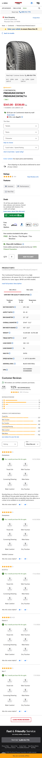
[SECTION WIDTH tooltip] (15, 307)
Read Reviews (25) (32, 177)
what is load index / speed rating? (14, 152)
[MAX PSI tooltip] (9, 353)
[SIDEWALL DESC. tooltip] (15, 364)
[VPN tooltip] (7, 370)
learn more (11, 115)
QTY (5, 257)
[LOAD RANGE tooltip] (13, 348)
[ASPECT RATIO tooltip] (13, 312)
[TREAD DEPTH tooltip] (13, 338)
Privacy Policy (5, 746)
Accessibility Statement (23, 747)
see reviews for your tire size (10, 437)
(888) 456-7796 (26, 12)
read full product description (12, 283)
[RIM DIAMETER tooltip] (14, 317)
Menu (6, 3)
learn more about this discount (14, 211)
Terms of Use (14, 746)
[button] (21, 55)
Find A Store (17, 8)
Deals (25, 8)
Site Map (33, 747)
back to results (9, 33)
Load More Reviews (21, 719)
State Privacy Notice (33, 746)
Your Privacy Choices (10, 747)
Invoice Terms (22, 746)
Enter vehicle (8, 159)
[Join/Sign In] (32, 3)
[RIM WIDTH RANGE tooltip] (16, 328)
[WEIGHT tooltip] (9, 333)
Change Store (36, 17)
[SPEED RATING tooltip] (13, 358)
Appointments (6, 8)
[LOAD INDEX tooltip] (12, 343)
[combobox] (5, 126)
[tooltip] (22, 117)
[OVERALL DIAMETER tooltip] (17, 322)
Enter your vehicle (14, 29)
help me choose (8, 143)
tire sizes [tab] (29, 290)
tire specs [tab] (12, 290)
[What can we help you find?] (39, 8)
